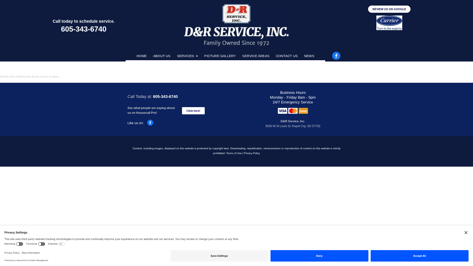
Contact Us (287, 56)
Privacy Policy (252, 153)
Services (185, 56)
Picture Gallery (220, 56)
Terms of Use (234, 153)
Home (142, 56)
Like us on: (135, 123)
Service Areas (255, 56)
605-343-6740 (83, 29)
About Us (162, 56)
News (309, 56)
